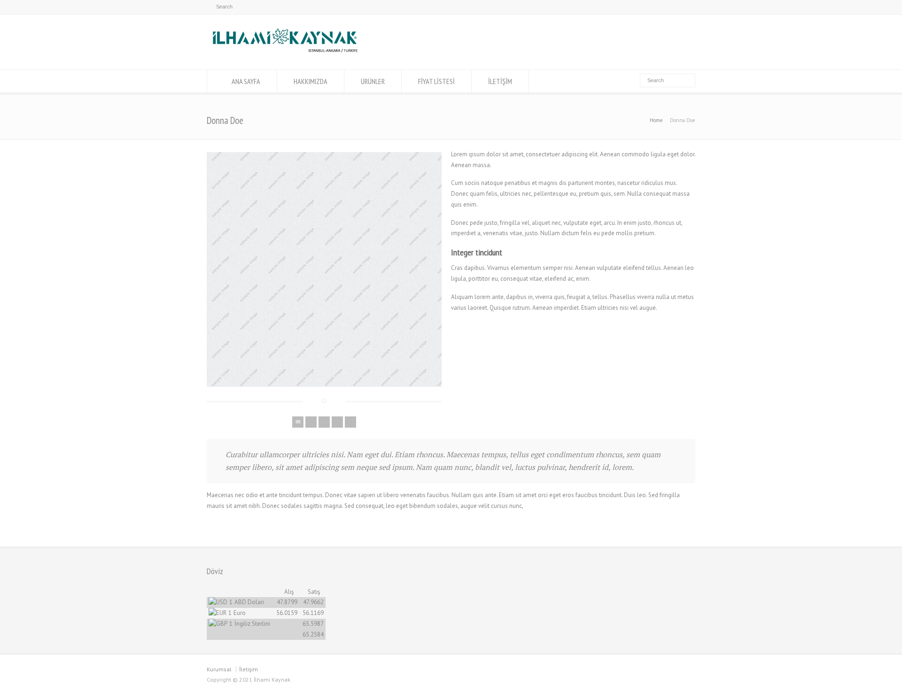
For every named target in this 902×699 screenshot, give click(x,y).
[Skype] (350, 422)
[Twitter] (311, 422)
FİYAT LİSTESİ (436, 81)
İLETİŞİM (500, 81)
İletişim (248, 669)
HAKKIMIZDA (310, 81)
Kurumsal (219, 669)
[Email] (297, 422)
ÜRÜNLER (373, 81)
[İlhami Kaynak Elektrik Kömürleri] (285, 52)
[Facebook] (324, 422)
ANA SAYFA (246, 81)
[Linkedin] (337, 422)
